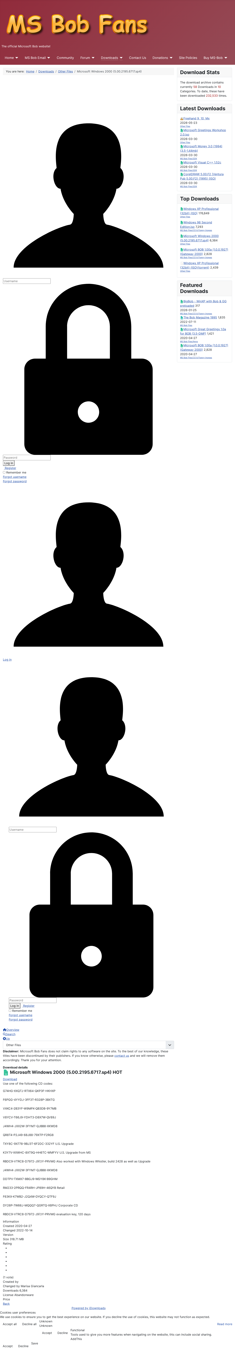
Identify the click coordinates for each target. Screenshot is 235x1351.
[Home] (16, 57)
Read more (224, 1324)
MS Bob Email (35, 58)
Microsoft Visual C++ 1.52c (202, 162)
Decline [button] (62, 1333)
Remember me (16, 472)
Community (65, 58)
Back (6, 1304)
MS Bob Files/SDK (188, 158)
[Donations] (170, 57)
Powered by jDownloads (89, 1308)
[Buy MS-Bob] (225, 57)
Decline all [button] (29, 1324)
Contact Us (137, 58)
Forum (85, 58)
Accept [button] (47, 1333)
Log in (8, 463)
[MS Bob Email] (48, 57)
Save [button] (34, 1343)
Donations (160, 58)
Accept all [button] (10, 1324)
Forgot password (15, 481)
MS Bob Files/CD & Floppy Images (196, 230)
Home (9, 58)
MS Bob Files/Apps (189, 341)
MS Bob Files (186, 325)
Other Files (185, 126)
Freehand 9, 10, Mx (196, 118)
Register (10, 468)
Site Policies (188, 58)
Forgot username (14, 477)
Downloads (109, 58)
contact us (121, 1055)
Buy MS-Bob (213, 58)
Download (10, 1079)
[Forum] (92, 57)
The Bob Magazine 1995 (200, 317)
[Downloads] (120, 57)
